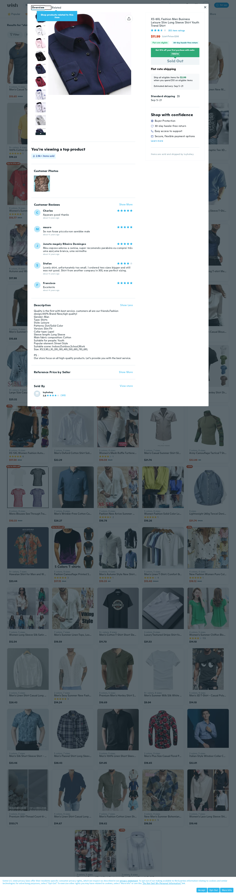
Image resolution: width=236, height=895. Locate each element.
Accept (201, 890)
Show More (126, 204)
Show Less (126, 305)
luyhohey (48, 392)
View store (126, 386)
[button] (205, 7)
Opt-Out (213, 890)
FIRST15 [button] (175, 54)
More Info (227, 890)
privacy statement (129, 880)
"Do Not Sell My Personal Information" (161, 883)
